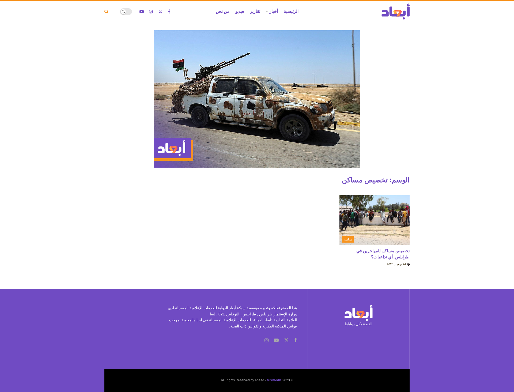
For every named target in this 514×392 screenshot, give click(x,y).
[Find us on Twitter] (160, 11)
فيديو (239, 11)
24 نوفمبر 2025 (397, 264)
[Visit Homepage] (395, 11)
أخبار (273, 11)
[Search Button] (106, 11)
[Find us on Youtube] (141, 11)
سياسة (348, 239)
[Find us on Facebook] (169, 11)
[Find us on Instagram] (151, 11)
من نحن (222, 11)
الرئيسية (291, 11)
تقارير (255, 11)
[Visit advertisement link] (257, 103)
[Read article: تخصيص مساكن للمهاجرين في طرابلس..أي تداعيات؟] (374, 220)
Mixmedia (274, 380)
